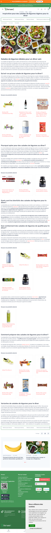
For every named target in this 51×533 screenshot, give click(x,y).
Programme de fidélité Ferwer (24, 480)
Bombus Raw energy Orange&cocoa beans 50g (24, 371)
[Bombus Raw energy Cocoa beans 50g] (42, 385)
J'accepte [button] (32, 525)
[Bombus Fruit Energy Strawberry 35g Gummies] (42, 127)
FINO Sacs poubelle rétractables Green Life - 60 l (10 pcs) (8, 289)
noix (48, 220)
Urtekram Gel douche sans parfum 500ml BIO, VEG (8, 266)
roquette (47, 83)
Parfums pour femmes (7, 19)
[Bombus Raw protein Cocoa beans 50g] (8, 385)
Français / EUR (41, 483)
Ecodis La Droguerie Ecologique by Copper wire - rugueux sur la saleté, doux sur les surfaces (41, 114)
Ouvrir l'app (39, 1)
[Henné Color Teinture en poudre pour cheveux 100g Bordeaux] (8, 182)
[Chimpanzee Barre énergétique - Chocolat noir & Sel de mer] (25, 385)
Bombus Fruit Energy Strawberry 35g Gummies (42, 135)
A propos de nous (4, 477)
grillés (17, 79)
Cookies (19, 496)
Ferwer (22, 11)
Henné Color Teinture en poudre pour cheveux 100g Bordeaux (8, 191)
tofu (43, 239)
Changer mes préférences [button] (36, 528)
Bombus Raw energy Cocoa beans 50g (41, 393)
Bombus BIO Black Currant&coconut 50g (7, 135)
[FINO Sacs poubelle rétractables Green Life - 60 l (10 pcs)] (8, 279)
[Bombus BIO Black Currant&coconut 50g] (8, 127)
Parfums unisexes (30, 19)
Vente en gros (4, 478)
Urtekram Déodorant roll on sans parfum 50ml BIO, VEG (25, 136)
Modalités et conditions (23, 483)
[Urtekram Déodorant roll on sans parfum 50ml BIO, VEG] (25, 127)
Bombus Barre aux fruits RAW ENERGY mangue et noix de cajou (42, 266)
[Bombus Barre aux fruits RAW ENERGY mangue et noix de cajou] (42, 257)
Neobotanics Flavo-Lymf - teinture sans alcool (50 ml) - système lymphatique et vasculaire (25, 114)
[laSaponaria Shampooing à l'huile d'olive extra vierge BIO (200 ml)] (8, 316)
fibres (40, 152)
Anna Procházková (7, 455)
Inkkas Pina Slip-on (24, 264)
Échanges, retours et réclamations (25, 478)
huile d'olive (35, 297)
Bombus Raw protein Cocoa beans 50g (7, 393)
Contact (19, 481)
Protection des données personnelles (23, 492)
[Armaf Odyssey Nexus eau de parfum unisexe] (42, 182)
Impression (20, 494)
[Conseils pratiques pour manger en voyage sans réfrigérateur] (37, 447)
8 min (11, 23)
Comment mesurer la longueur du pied (25, 487)
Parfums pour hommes (19, 19)
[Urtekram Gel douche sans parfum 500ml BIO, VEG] (8, 257)
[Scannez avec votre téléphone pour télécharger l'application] (4, 486)
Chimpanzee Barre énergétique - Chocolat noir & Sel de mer (25, 394)
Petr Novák (28, 455)
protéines (8, 88)
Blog (26, 11)
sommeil (32, 163)
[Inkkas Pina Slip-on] (25, 257)
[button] (5, 495)
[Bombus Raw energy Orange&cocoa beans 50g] (25, 362)
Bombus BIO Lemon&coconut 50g (7, 112)
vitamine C (15, 206)
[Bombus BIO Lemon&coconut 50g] (8, 104)
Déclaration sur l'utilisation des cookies (24, 489)
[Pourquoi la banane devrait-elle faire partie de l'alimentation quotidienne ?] (14, 447)
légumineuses (30, 241)
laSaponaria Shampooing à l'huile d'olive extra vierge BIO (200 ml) (8, 325)
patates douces (26, 344)
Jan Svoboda (4, 23)
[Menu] (2, 9)
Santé (30, 11)
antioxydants (18, 160)
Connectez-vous (44, 479)
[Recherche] (38, 9)
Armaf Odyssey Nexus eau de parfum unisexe (42, 190)
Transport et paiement (22, 477)
